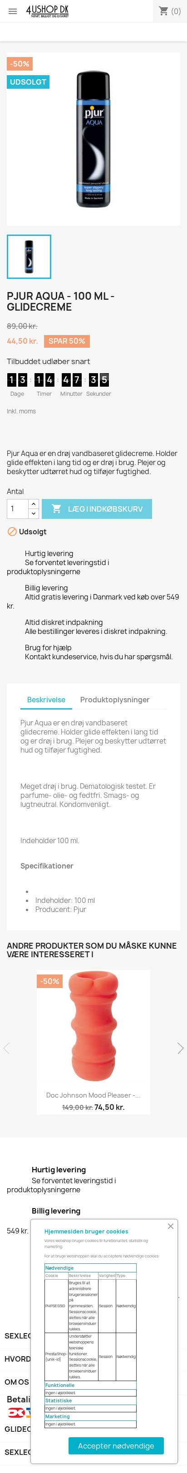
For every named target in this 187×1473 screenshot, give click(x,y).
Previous (9, 1048)
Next (178, 1048)
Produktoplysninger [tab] (115, 700)
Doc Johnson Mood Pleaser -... (93, 1095)
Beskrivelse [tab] (46, 700)
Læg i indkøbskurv (97, 508)
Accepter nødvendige (116, 1446)
